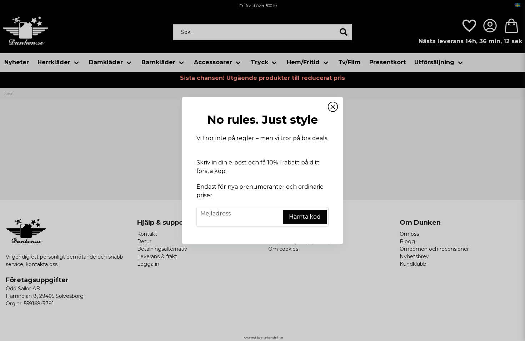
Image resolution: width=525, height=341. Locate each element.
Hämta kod (305, 216)
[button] (332, 107)
